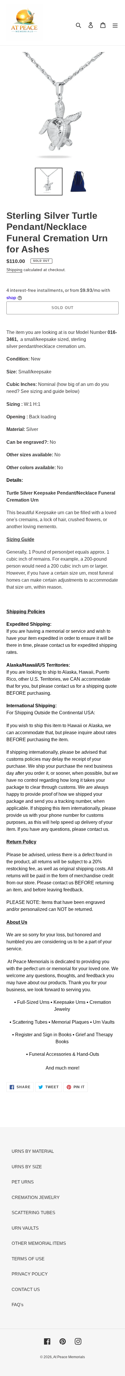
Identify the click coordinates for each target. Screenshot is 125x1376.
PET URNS (23, 1181)
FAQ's (18, 1304)
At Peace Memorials (69, 1357)
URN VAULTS (25, 1228)
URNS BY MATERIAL (33, 1151)
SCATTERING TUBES (33, 1212)
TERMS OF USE (28, 1258)
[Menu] (115, 25)
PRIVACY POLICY (30, 1273)
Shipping (14, 269)
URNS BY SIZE (27, 1166)
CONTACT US (26, 1289)
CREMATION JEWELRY (36, 1197)
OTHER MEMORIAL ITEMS (39, 1243)
